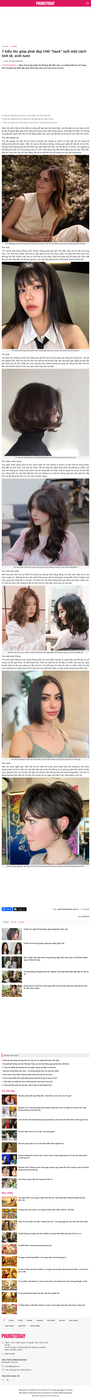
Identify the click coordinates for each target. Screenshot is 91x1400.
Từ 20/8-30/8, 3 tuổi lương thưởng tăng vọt (35, 1245)
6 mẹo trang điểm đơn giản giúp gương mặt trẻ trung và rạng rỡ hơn (30, 1078)
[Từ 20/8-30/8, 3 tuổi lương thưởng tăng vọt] (9, 1249)
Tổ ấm (20, 1320)
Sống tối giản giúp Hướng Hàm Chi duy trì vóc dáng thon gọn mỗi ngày (31, 1060)
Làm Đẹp (14, 46)
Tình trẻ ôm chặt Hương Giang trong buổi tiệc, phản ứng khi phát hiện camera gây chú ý (53, 1120)
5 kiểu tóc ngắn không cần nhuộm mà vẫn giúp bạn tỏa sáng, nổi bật (28, 119)
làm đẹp (21, 922)
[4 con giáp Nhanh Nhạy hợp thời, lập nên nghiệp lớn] (9, 1297)
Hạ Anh (86, 916)
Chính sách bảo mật (52, 1396)
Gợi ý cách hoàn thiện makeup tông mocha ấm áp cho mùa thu (27, 1074)
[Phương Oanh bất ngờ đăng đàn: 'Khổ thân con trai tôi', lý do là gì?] (9, 1100)
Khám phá (22, 1326)
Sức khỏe (51, 1320)
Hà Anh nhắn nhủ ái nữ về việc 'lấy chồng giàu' (36, 1132)
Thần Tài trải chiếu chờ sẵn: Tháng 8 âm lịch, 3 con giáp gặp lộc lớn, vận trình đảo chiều (53, 1222)
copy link (86, 909)
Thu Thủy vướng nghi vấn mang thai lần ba (35, 1179)
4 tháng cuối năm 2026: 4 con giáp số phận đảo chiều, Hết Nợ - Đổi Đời (46, 1210)
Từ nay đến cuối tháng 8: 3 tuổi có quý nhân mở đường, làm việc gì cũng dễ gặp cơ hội (52, 1281)
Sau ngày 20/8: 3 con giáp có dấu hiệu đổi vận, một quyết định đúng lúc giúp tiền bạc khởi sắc (51, 1199)
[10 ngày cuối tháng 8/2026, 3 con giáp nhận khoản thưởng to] (9, 1261)
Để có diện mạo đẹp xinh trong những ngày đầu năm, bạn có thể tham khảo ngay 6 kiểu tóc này (55, 959)
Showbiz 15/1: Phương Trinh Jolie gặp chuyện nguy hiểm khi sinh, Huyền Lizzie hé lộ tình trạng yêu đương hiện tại (53, 1168)
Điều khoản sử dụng (38, 1396)
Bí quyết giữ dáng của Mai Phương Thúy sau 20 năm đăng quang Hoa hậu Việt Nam (36, 1064)
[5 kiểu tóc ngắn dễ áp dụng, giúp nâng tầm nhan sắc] (12, 934)
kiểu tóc (13, 922)
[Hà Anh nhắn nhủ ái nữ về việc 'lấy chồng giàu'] (9, 1135)
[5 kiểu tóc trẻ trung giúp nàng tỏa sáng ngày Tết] (12, 948)
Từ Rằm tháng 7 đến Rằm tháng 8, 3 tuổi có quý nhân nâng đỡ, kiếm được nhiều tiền (51, 1305)
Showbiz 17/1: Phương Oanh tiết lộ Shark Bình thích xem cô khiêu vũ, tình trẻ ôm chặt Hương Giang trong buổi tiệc (52, 1109)
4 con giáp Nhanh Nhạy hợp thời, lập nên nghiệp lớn (39, 1293)
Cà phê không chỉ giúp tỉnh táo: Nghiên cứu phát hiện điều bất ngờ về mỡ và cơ (56, 973)
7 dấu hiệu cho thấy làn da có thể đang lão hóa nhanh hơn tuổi (27, 1082)
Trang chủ (5, 46)
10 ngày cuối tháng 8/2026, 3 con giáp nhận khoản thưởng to (42, 1257)
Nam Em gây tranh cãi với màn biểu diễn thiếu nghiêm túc (41, 1143)
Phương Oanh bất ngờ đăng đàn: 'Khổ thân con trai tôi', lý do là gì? (44, 1096)
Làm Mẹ (29, 1320)
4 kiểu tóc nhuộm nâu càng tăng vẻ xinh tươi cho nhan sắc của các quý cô (30, 122)
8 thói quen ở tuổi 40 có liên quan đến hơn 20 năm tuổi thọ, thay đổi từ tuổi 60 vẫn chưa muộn (55, 987)
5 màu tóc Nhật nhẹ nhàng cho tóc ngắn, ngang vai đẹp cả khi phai (29, 1067)
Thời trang (73, 1320)
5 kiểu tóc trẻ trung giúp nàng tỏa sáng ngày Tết (44, 943)
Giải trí (62, 1320)
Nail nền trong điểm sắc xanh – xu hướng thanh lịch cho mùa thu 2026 (30, 1071)
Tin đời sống (35, 1326)
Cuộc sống (9, 1326)
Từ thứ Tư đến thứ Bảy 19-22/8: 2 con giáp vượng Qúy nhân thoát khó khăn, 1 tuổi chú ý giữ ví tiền (53, 1270)
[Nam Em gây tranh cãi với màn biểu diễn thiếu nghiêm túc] (9, 1147)
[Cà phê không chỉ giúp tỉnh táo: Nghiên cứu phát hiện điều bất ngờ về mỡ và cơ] (12, 977)
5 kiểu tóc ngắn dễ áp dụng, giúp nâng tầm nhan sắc (46, 929)
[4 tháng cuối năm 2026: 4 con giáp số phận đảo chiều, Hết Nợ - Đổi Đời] (9, 1213)
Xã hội (11, 1320)
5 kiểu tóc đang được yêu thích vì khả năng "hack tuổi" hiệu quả (26, 115)
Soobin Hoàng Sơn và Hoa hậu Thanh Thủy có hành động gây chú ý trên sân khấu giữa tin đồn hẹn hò (52, 1156)
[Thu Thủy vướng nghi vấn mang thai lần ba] (9, 1183)
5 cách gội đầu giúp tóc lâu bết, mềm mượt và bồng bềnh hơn (27, 1085)
